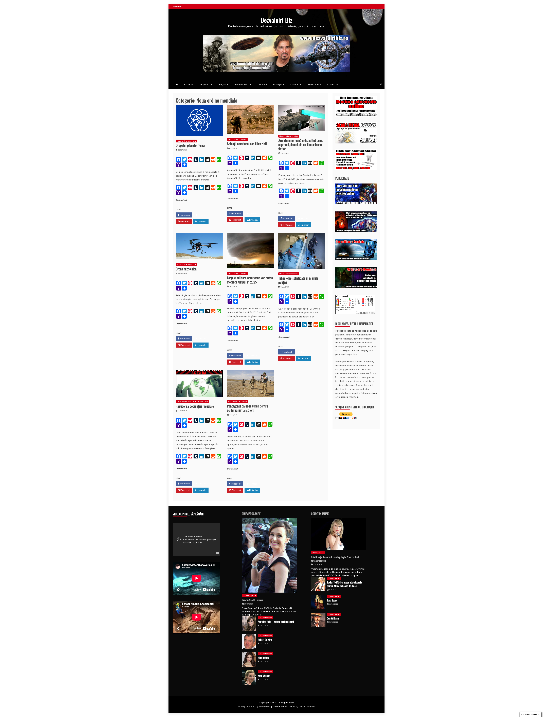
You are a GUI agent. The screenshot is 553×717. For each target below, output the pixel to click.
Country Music (320, 513)
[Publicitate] (356, 203)
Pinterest (185, 221)
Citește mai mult (181, 200)
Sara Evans (332, 600)
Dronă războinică (186, 268)
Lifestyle (277, 84)
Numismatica (314, 84)
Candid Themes (307, 706)
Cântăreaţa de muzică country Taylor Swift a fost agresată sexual (335, 559)
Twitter (201, 214)
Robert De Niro (265, 640)
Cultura (261, 84)
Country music (318, 552)
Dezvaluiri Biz (276, 20)
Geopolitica (204, 84)
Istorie (187, 84)
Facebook (184, 214)
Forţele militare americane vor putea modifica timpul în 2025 (250, 279)
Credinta (294, 84)
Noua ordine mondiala (186, 141)
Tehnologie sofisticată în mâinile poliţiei (298, 280)
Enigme (222, 84)
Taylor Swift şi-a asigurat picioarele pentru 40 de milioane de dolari (344, 584)
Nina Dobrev (263, 658)
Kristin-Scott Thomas (252, 600)
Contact (331, 84)
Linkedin (201, 221)
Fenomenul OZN (243, 84)
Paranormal (203, 402)
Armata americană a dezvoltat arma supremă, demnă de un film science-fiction (300, 144)
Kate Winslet (264, 676)
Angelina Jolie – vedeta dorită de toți (276, 622)
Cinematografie (251, 513)
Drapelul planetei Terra (190, 145)
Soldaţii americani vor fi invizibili (247, 143)
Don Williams (333, 618)
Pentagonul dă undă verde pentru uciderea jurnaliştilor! (247, 408)
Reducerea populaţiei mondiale (195, 406)
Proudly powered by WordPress (254, 706)
